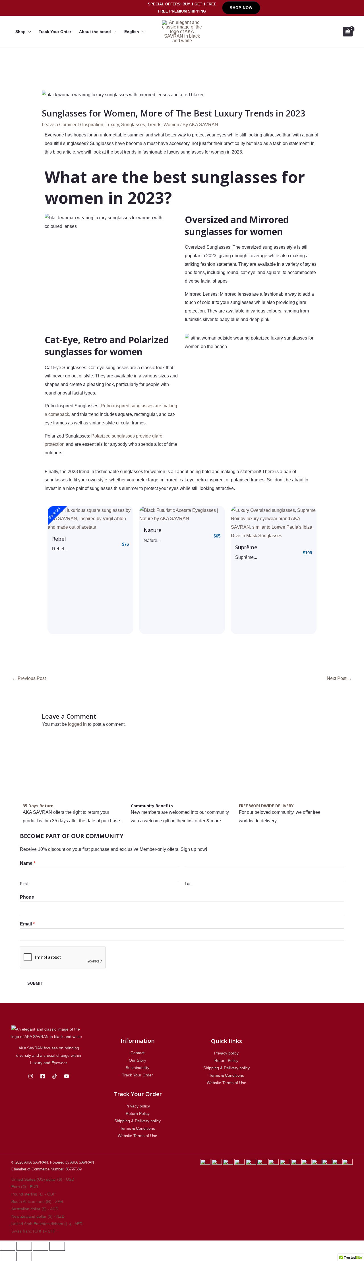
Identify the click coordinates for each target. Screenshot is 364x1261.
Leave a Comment (60, 124)
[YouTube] (66, 1076)
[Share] (24, 1246)
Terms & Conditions (137, 1128)
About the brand (95, 31)
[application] (28, 31)
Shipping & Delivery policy (137, 1121)
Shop (20, 31)
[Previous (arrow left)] (7, 1256)
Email (27, 923)
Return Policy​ (138, 1113)
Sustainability (137, 1067)
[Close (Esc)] (7, 1246)
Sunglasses (133, 124)
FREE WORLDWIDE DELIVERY (266, 805)
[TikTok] (54, 1076)
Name (27, 863)
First (24, 884)
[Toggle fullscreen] (40, 1246)
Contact (137, 1053)
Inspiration (92, 124)
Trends (154, 124)
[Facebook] (42, 1076)
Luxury (112, 124)
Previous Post (29, 678)
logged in (77, 724)
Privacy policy (137, 1106)
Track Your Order (55, 31)
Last (189, 884)
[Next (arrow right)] (24, 1256)
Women (171, 124)
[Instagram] (30, 1076)
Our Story (137, 1060)
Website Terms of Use (137, 1135)
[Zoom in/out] (57, 1246)
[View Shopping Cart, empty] (348, 31)
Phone (27, 897)
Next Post (339, 678)
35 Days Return (38, 805)
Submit (35, 983)
